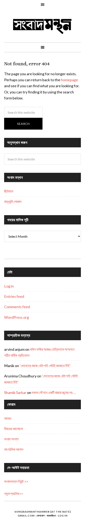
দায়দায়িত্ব (51, 515)
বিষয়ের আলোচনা (13, 428)
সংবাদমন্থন (42, 25)
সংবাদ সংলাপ (11, 439)
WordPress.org (16, 317)
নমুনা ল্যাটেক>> (13, 493)
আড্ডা (7, 418)
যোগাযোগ (41, 515)
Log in (9, 286)
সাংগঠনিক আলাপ (13, 449)
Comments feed (17, 306)
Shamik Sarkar (15, 392)
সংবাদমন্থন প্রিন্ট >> (16, 481)
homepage (69, 80)
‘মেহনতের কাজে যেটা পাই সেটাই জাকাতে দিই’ (45, 365)
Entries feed (14, 296)
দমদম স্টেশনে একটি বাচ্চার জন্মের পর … (54, 392)
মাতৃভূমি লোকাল (12, 201)
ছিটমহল (8, 191)
